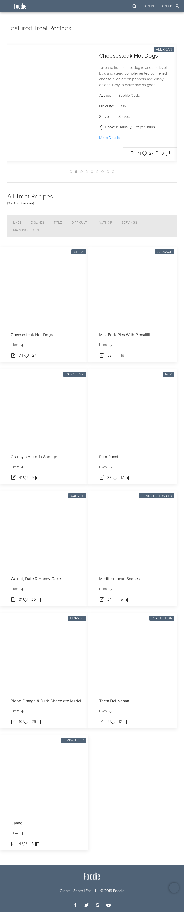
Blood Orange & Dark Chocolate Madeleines (51, 700)
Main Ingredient (27, 230)
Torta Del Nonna (114, 700)
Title (58, 223)
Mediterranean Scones (119, 578)
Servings (129, 223)
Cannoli (17, 823)
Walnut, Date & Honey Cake (36, 578)
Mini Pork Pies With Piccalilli (124, 334)
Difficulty (80, 223)
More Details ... (111, 137)
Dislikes (37, 223)
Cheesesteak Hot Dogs (128, 55)
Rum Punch (109, 456)
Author (105, 223)
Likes (17, 223)
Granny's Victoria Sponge (34, 456)
